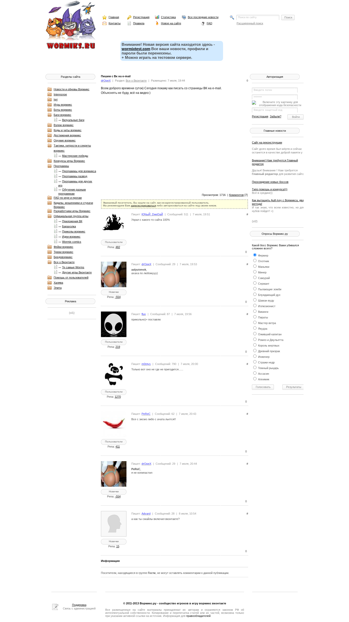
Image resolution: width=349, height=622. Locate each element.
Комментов (236, 194)
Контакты (115, 23)
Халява (58, 282)
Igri (55, 99)
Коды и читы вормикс (68, 130)
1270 (118, 396)
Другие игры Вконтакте (77, 272)
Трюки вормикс (63, 251)
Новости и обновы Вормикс (71, 89)
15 (117, 546)
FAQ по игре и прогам (68, 197)
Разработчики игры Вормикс (72, 211)
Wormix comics (71, 241)
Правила (138, 23)
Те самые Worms (73, 267)
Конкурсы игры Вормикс (69, 160)
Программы (61, 166)
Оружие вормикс (65, 140)
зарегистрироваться (143, 205)
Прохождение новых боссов (270, 181)
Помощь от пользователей (71, 277)
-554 (118, 296)
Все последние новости (203, 17)
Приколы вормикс (73, 231)
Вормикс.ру (148, 603)
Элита (58, 287)
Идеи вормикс (71, 236)
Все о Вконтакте (64, 262)
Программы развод (74, 176)
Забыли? (275, 116)
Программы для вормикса (79, 171)
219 (117, 346)
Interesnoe (60, 94)
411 (117, 446)
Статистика (168, 17)
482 (117, 247)
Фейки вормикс (63, 246)
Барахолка (69, 226)
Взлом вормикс (64, 125)
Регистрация (141, 17)
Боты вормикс (63, 109)
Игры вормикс (63, 104)
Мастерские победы (75, 155)
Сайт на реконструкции (267, 142)
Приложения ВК (72, 221)
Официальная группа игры (71, 216)
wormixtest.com (136, 49)
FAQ (209, 23)
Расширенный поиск (250, 23)
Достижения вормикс (67, 135)
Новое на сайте (171, 23)
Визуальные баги (73, 119)
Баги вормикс (62, 114)
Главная (114, 17)
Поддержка (79, 604)
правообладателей (198, 615)
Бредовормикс (63, 257)
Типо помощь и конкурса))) (269, 189)
